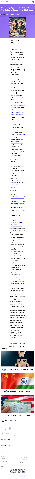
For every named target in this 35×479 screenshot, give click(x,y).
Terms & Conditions (23, 457)
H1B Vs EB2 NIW (3, 466)
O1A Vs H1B (3, 459)
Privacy (21, 460)
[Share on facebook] (20, 346)
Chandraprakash (3, 14)
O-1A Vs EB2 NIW (3, 464)
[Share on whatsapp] (25, 346)
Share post (12, 42)
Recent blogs (12, 43)
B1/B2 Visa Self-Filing (4, 458)
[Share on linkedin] (23, 346)
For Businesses (3, 456)
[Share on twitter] (21, 346)
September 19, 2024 (9, 14)
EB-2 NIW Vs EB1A (4, 461)
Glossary (21, 462)
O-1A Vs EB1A (3, 463)
